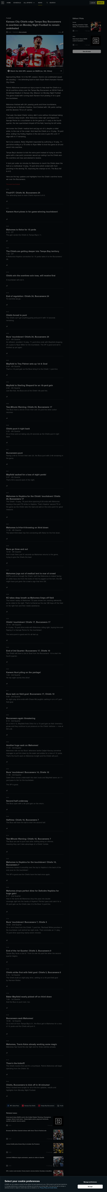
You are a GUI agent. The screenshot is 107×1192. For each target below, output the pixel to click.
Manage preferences (90, 1182)
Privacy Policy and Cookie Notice (48, 1188)
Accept (90, 1187)
